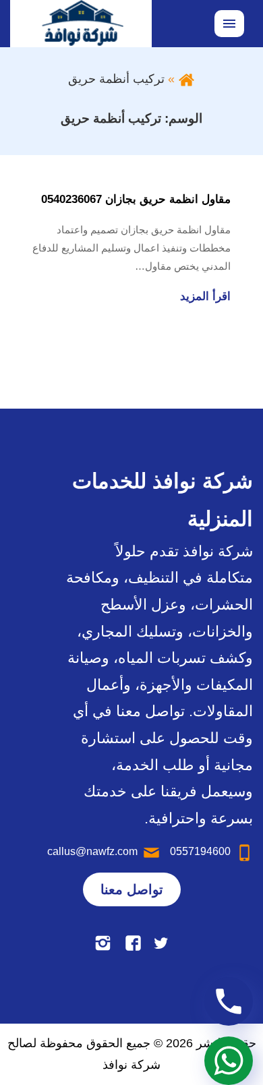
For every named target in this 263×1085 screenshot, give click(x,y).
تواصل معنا (131, 889)
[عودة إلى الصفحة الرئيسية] (186, 79)
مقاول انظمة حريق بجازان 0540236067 (136, 199)
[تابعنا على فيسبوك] (133, 943)
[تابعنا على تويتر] (160, 943)
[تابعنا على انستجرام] (102, 943)
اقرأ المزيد (205, 296)
